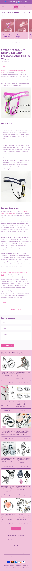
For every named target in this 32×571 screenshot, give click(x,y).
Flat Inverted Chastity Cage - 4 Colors (23, 487)
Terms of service (8, 567)
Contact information (25, 567)
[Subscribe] (23, 540)
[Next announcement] (29, 2)
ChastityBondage (10, 565)
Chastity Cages (19, 35)
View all (3, 15)
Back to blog (17, 309)
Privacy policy (25, 565)
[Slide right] (19, 42)
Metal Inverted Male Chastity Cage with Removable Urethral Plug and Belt (8, 487)
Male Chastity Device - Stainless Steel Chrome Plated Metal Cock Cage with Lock (23, 516)
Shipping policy (16, 567)
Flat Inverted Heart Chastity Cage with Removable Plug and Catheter (23, 459)
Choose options (8, 382)
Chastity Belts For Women (8, 35)
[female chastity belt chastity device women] (16, 186)
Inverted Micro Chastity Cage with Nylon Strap (8, 402)
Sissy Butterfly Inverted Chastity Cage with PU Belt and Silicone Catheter (22, 431)
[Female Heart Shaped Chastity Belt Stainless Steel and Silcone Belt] (16, 102)
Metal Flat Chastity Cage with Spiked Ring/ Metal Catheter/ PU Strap (22, 403)
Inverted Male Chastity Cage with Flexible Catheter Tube (8, 373)
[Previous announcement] (3, 2)
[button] (3, 7)
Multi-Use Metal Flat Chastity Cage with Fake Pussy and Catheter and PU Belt (8, 516)
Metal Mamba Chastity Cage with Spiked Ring (8, 459)
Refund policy (18, 565)
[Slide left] (12, 42)
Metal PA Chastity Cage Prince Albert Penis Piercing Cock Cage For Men (8, 431)
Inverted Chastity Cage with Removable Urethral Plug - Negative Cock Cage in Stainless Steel (23, 374)
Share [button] (4, 66)
